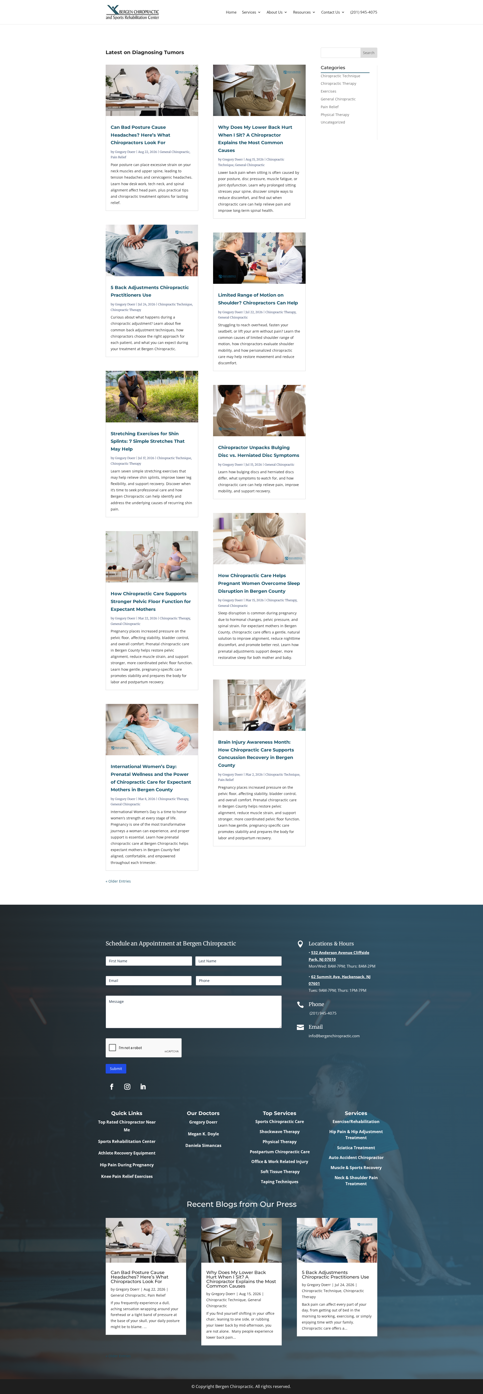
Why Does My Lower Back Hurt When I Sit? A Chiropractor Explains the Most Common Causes (241, 1279)
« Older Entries (118, 881)
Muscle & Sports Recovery (356, 1167)
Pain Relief (118, 157)
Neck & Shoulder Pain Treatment (356, 1180)
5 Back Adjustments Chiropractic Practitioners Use (335, 1275)
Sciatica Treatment (356, 1147)
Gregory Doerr (125, 152)
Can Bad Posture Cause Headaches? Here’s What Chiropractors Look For (140, 135)
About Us (275, 12)
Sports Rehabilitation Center (126, 1141)
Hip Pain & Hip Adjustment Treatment (356, 1134)
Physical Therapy (335, 114)
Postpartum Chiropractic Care (280, 1151)
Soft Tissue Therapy (280, 1171)
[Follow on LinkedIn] (143, 1087)
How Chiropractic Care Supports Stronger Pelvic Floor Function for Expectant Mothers (151, 601)
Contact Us (330, 12)
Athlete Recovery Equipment (126, 1153)
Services (249, 12)
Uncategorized (333, 122)
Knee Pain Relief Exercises (127, 1176)
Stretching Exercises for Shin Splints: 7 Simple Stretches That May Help (148, 441)
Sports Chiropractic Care (279, 1121)
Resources (302, 12)
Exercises (328, 91)
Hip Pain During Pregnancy (127, 1165)
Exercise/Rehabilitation (356, 1121)
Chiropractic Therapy (126, 310)
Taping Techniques (279, 1181)
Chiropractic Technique (175, 304)
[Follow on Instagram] (127, 1087)
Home (231, 12)
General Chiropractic (174, 152)
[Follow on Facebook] (112, 1087)
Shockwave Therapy (280, 1131)
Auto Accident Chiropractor (356, 1157)
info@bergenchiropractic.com (334, 1035)
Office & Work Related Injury (279, 1161)
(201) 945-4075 (363, 12)
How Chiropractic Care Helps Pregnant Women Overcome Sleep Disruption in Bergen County (259, 583)
